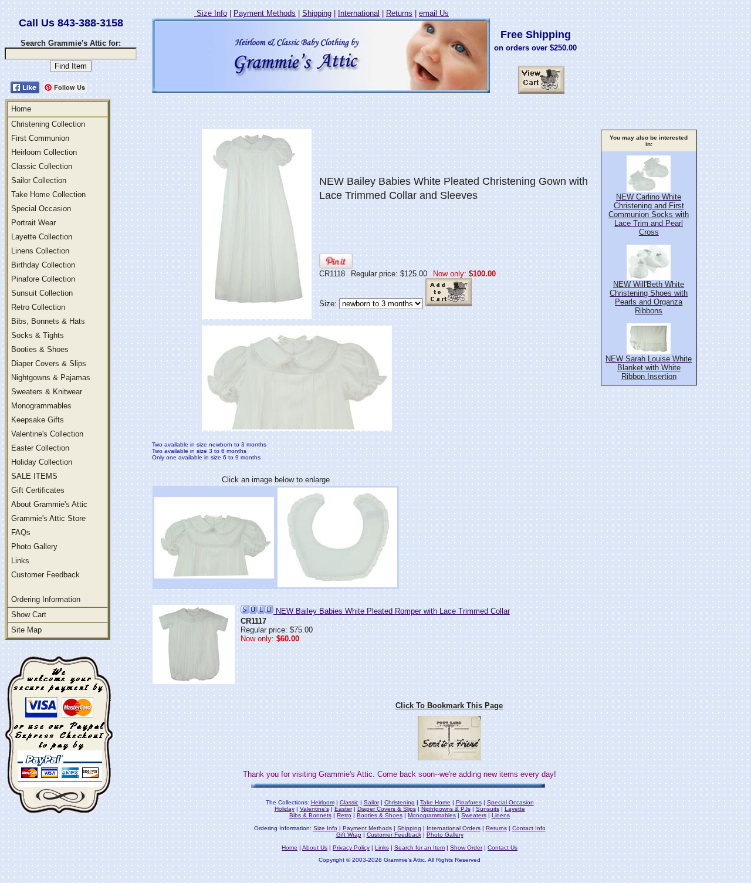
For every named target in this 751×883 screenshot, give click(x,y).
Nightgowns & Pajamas (50, 377)
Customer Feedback (45, 574)
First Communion (40, 138)
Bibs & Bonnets (310, 815)
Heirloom (322, 802)
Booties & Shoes (40, 349)
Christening (399, 802)
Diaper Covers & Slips (48, 363)
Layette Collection (41, 236)
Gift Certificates (38, 490)
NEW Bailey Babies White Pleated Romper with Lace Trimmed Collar (391, 611)
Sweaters (473, 815)
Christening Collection (48, 124)
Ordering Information (45, 599)
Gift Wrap (348, 834)
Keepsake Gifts (37, 419)
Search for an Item (419, 847)
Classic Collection (41, 166)
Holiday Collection (41, 462)
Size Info (210, 13)
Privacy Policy (351, 847)
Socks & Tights (37, 335)
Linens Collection (40, 250)
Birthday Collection (43, 264)
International (359, 13)
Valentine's (314, 809)
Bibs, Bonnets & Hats (48, 321)
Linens (501, 815)
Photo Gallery (34, 546)
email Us (434, 13)
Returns (399, 13)
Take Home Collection (48, 194)
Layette (515, 809)
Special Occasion (41, 208)
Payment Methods (265, 13)
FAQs (21, 532)
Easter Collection (40, 448)
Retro (344, 815)
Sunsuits (487, 809)
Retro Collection (38, 307)
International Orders (454, 828)
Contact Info (529, 828)
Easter (343, 809)
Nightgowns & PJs (446, 809)
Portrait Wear (33, 222)
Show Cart (28, 614)
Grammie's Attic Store (48, 518)
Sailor (371, 802)
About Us (314, 847)
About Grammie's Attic (49, 504)
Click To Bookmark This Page (449, 705)
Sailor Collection (38, 180)
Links (20, 560)
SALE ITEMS (34, 476)
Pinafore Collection (43, 279)
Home (21, 108)
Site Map (26, 629)
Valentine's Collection (47, 433)
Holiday (285, 809)
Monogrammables (41, 405)
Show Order (466, 847)
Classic (349, 802)
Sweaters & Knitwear (46, 391)
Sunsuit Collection (42, 293)
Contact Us (502, 847)
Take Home (435, 802)
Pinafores (469, 802)
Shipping (316, 13)
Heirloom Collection (44, 152)
